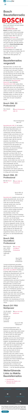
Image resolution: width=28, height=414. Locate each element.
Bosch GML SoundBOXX (9, 269)
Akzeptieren (5, 411)
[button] (5, 4)
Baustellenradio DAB (9, 84)
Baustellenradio (9, 47)
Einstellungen (23, 409)
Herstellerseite (10, 379)
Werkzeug (12, 37)
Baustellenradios (10, 28)
